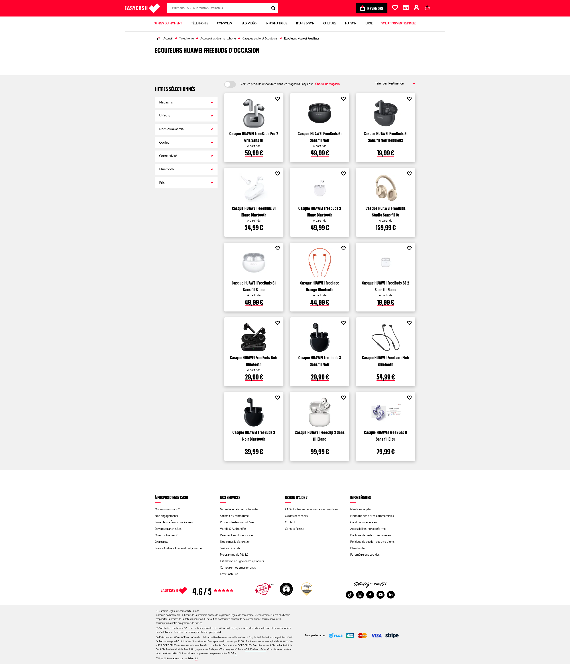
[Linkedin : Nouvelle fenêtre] (391, 595)
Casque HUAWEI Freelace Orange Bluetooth (320, 285)
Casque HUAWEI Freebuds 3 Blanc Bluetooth (319, 211)
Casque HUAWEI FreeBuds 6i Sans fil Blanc (254, 285)
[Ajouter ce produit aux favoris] (277, 99)
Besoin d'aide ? (296, 497)
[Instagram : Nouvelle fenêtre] (360, 595)
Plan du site (357, 548)
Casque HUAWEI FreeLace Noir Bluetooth (385, 360)
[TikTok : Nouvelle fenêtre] (350, 595)
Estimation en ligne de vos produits (242, 561)
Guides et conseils (296, 516)
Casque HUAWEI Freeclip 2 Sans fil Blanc (319, 435)
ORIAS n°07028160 (255, 649)
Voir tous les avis (204, 590)
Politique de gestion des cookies (370, 535)
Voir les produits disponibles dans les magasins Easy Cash (290, 84)
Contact (290, 522)
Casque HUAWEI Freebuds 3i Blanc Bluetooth (254, 211)
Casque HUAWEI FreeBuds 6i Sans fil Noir (320, 136)
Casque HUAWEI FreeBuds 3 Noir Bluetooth (253, 435)
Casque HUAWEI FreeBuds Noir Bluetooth (254, 360)
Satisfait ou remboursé (234, 516)
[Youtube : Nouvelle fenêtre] (381, 595)
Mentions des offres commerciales (372, 516)
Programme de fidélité (234, 554)
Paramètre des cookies (365, 554)
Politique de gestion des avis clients (372, 541)
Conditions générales (363, 522)
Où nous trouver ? (166, 535)
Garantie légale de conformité (239, 509)
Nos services (230, 497)
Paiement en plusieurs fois (236, 535)
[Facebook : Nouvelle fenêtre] (370, 595)
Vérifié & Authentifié (233, 529)
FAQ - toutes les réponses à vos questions (311, 509)
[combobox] (222, 8)
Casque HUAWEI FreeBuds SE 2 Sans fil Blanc (385, 285)
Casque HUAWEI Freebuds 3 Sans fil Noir (319, 360)
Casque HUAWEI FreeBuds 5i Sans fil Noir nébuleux (386, 136)
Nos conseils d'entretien (235, 541)
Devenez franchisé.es (168, 529)
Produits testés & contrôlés (237, 522)
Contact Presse (294, 529)
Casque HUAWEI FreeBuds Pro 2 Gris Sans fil (253, 136)
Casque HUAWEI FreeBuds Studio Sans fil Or (386, 211)
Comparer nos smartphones (238, 567)
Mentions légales (361, 509)
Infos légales (360, 497)
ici (236, 653)
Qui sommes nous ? (167, 509)
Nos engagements (166, 516)
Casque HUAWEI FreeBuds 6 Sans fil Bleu (385, 435)
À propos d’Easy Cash (171, 497)
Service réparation (231, 548)
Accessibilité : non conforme (368, 529)
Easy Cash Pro (229, 574)
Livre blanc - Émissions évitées (174, 522)
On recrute (161, 541)
